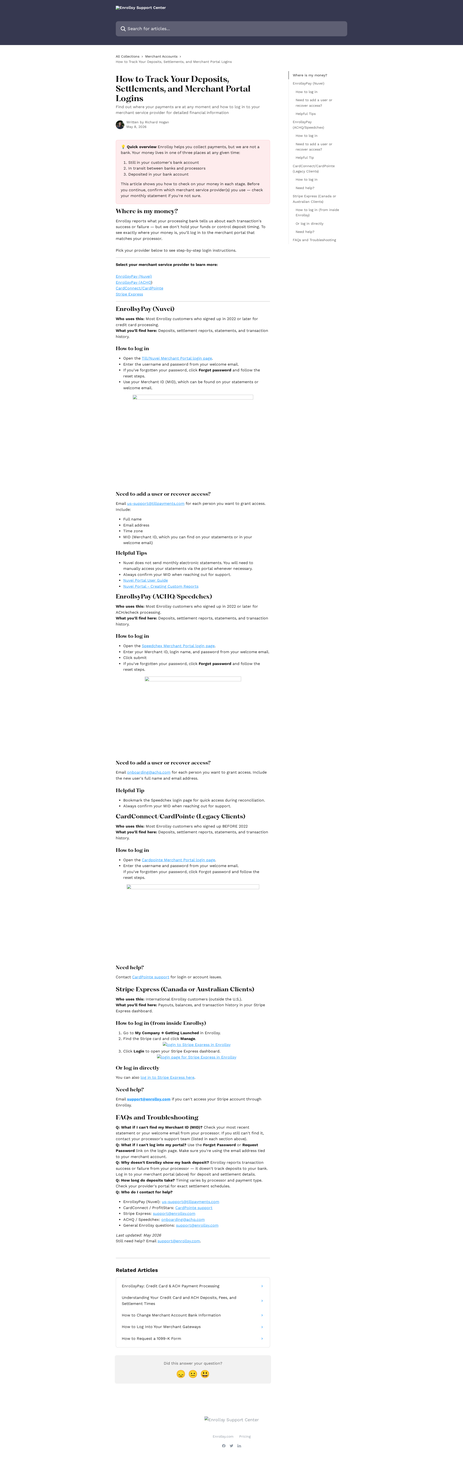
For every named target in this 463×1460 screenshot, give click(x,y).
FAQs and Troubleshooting (314, 240)
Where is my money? (310, 75)
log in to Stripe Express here (167, 1077)
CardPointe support (150, 977)
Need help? (305, 188)
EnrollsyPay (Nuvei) (134, 276)
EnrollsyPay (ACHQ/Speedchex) (308, 124)
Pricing (245, 1436)
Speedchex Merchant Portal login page (178, 646)
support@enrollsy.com (148, 1099)
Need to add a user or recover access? (314, 102)
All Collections (127, 56)
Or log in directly (309, 223)
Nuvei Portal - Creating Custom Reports (160, 586)
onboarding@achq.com (183, 1219)
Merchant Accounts (161, 56)
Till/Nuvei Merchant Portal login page (177, 358)
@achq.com (159, 772)
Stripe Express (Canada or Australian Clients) (314, 198)
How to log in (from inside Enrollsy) (317, 212)
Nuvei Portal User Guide (145, 580)
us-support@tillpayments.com (155, 503)
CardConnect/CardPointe (139, 288)
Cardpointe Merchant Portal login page (178, 860)
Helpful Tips (306, 114)
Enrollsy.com (223, 1436)
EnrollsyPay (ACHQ (133, 282)
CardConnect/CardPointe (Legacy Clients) (314, 168)
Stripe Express (129, 294)
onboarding (138, 772)
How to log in (307, 92)
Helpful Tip (305, 157)
